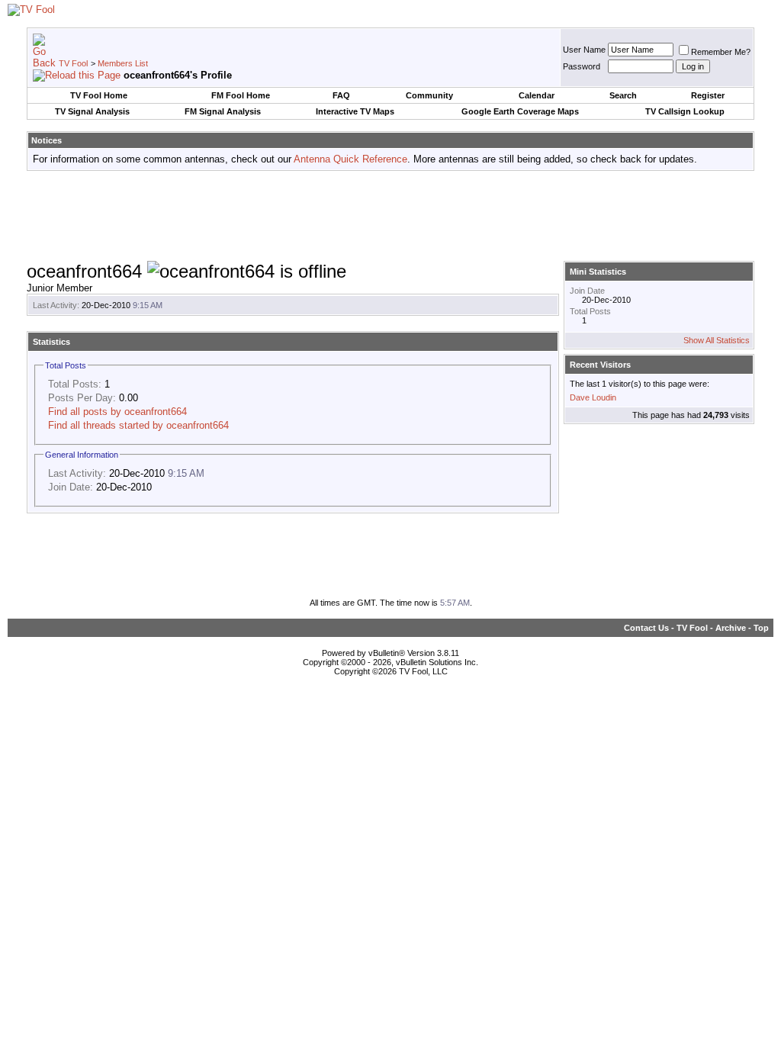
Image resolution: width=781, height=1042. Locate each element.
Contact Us (646, 627)
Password (581, 66)
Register (708, 95)
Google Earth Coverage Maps (520, 111)
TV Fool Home (98, 95)
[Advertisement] (390, 216)
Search (623, 95)
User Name (584, 49)
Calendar (536, 95)
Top (761, 627)
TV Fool (73, 63)
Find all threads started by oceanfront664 (138, 425)
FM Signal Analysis (223, 111)
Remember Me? (720, 51)
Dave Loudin (593, 397)
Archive (730, 627)
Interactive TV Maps (355, 111)
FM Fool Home (240, 95)
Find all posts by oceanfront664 (117, 411)
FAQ (341, 95)
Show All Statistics (716, 340)
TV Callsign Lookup (685, 111)
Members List (123, 63)
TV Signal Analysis (92, 111)
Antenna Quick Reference (350, 159)
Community (429, 95)
